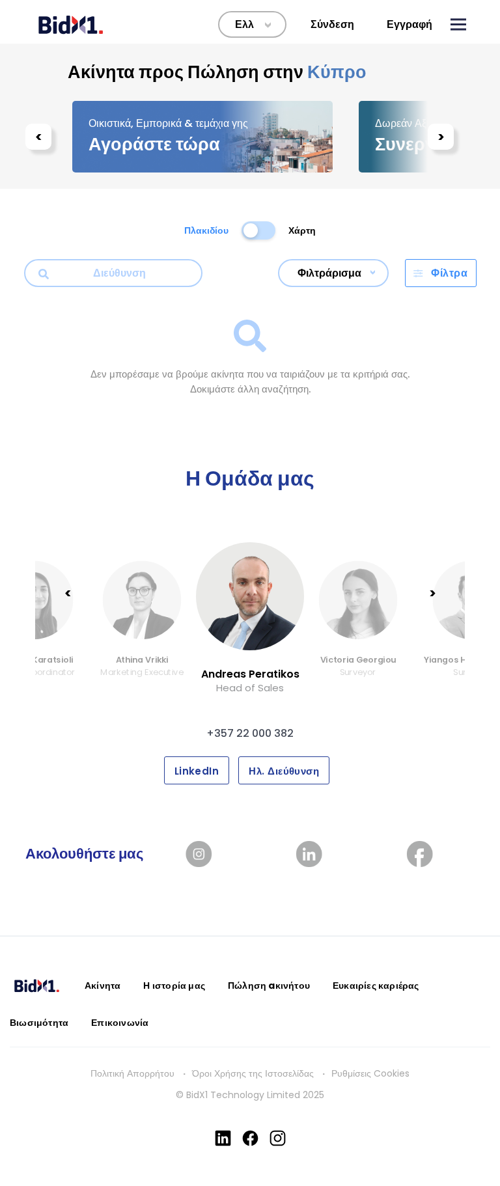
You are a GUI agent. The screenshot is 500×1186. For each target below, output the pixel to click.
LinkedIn (196, 771)
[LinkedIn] (223, 1138)
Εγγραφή (409, 24)
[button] (458, 24)
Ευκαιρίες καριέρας (376, 985)
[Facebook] (250, 1138)
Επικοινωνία (119, 1022)
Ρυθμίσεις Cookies (370, 1073)
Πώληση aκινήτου (269, 985)
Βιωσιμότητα (39, 1022)
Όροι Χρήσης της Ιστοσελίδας (253, 1073)
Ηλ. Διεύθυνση (284, 771)
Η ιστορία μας (174, 985)
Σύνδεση (332, 24)
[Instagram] (277, 1138)
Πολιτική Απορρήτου (132, 1073)
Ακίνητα (102, 985)
